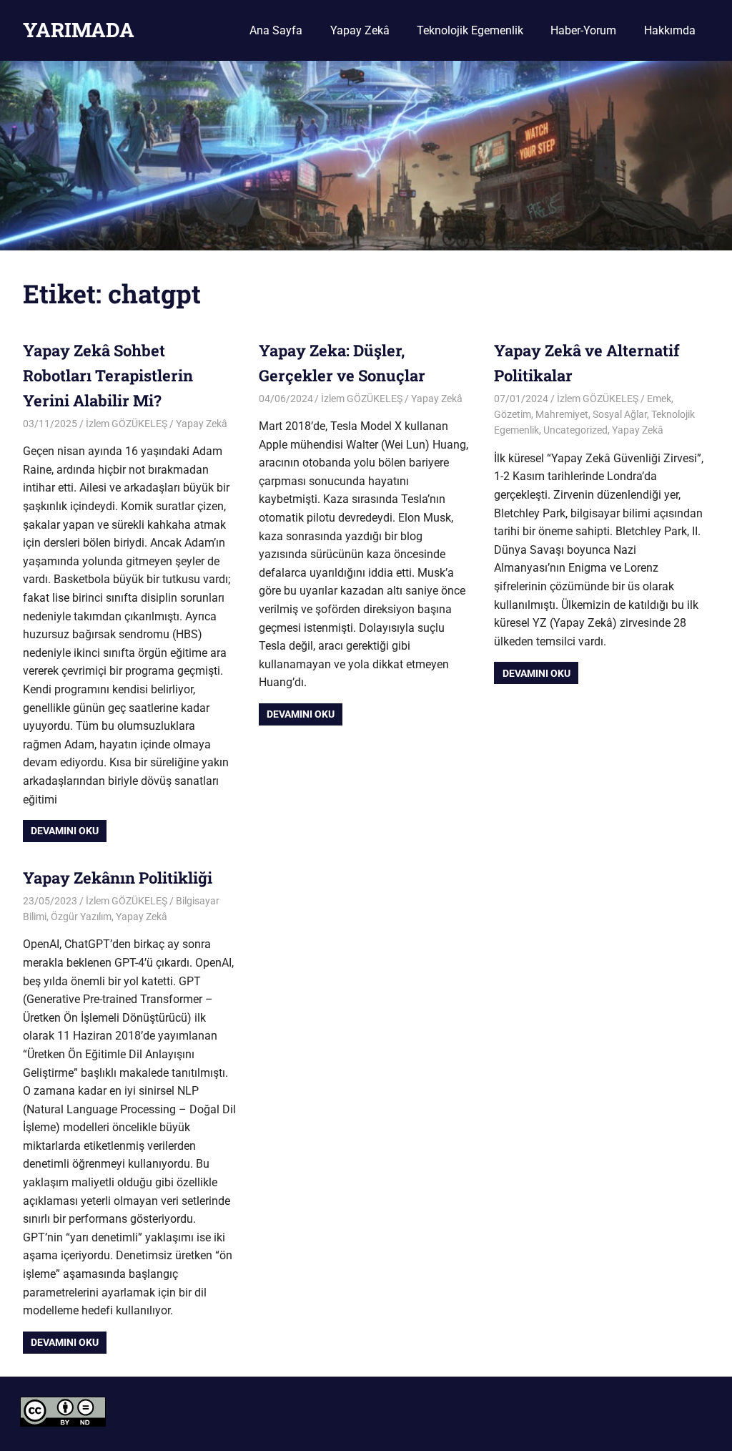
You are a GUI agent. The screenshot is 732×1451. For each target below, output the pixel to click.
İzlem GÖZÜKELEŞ (126, 423)
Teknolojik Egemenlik (470, 30)
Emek (659, 398)
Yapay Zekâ (360, 30)
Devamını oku (65, 830)
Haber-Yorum (583, 30)
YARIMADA (78, 29)
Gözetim (512, 414)
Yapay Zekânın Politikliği (117, 877)
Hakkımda (670, 30)
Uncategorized (575, 430)
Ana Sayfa (275, 30)
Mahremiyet (561, 414)
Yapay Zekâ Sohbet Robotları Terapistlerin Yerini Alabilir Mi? (108, 375)
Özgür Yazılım (81, 916)
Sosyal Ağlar (620, 414)
